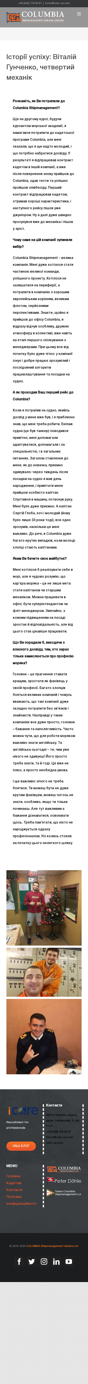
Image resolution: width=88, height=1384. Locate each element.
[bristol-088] (64, 1178)
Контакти (14, 1190)
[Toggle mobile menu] (79, 14)
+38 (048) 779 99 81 (30, 3)
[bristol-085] (64, 1190)
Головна (13, 1176)
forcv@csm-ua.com (57, 3)
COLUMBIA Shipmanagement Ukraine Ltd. (52, 1246)
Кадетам (13, 1183)
